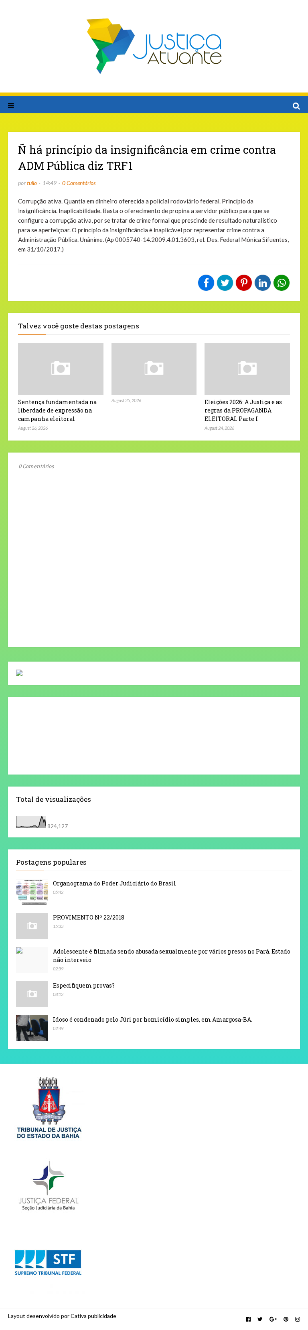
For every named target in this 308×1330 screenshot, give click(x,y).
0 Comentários (78, 182)
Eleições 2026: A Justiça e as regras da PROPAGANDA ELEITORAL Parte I (243, 410)
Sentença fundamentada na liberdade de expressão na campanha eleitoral (57, 410)
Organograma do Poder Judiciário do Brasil (114, 883)
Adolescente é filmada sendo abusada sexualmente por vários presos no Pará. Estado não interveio (171, 956)
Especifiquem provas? (84, 985)
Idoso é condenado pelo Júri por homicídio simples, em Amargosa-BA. (152, 1019)
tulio (32, 182)
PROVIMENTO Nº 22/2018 (88, 917)
